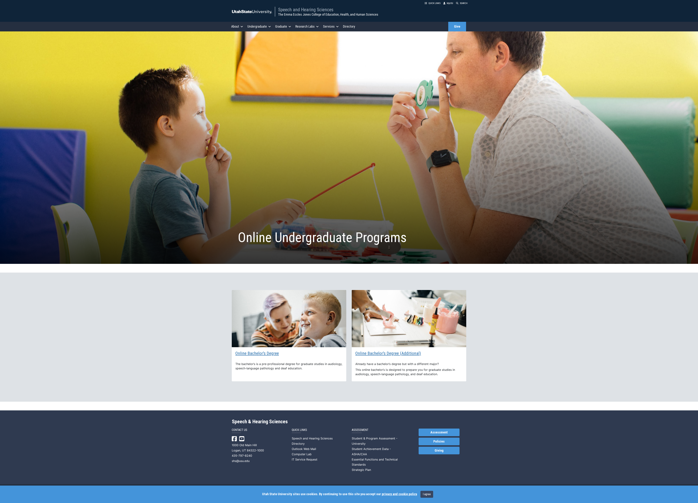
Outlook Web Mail (304, 449)
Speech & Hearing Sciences (260, 421)
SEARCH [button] (464, 3)
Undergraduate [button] (257, 26)
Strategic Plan (361, 470)
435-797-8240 (242, 455)
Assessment (439, 432)
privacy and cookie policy (399, 494)
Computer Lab (302, 454)
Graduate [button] (281, 26)
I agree (427, 494)
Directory (349, 26)
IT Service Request (304, 459)
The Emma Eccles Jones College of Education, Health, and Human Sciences (328, 14)
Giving (439, 451)
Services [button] (329, 26)
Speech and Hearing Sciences (305, 9)
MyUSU (450, 3)
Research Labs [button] (305, 26)
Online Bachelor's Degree (257, 353)
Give (457, 27)
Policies (439, 441)
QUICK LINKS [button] (434, 3)
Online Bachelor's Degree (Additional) (388, 353)
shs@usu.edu (241, 461)
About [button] (235, 26)
